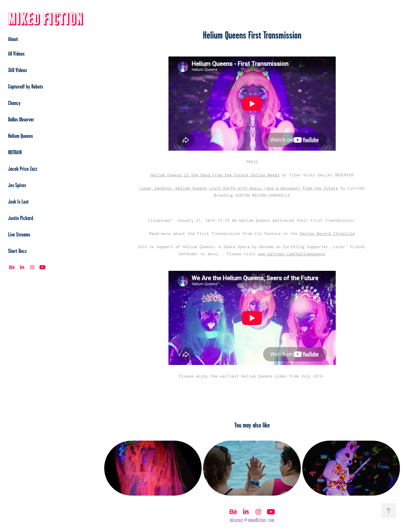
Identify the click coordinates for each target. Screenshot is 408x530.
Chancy (14, 103)
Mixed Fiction (45, 19)
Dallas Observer (21, 119)
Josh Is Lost (18, 201)
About (13, 39)
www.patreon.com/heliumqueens (291, 253)
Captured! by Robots (25, 86)
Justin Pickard (20, 218)
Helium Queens (20, 135)
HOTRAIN (15, 152)
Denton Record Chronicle (327, 233)
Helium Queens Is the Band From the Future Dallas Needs (215, 174)
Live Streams (19, 234)
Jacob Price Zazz (22, 168)
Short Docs (17, 251)
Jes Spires (17, 185)
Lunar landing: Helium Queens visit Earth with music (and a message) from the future (239, 188)
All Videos (16, 53)
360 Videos (17, 70)
